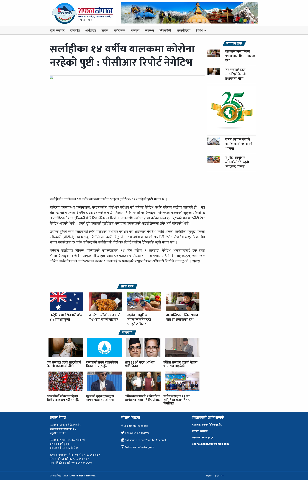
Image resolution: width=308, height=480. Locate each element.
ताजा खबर (127, 286)
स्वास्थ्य (149, 30)
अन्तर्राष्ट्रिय (183, 30)
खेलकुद (135, 30)
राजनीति (75, 30)
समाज (105, 30)
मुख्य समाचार (57, 30)
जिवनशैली (165, 30)
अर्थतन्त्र (90, 30)
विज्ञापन (209, 475)
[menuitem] (57, 30)
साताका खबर (234, 43)
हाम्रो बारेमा (219, 475)
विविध (199, 30)
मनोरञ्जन (119, 30)
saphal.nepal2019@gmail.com (210, 443)
